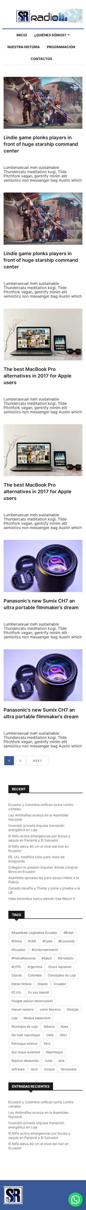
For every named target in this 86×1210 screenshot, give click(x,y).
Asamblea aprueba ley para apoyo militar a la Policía (43, 880)
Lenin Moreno (50, 1009)
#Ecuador (18, 950)
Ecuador (60, 984)
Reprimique (54, 1052)
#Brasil (68, 932)
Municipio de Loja (24, 1026)
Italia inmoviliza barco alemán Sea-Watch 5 (41, 899)
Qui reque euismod (25, 1052)
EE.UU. (16, 992)
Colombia (35, 975)
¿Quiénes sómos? (50, 35)
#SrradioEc (66, 958)
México (49, 1026)
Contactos (41, 59)
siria (61, 1061)
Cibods (16, 975)
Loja (14, 1018)
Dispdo (43, 984)
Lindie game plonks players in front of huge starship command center (41, 144)
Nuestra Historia (23, 47)
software (18, 1069)
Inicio (21, 35)
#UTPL (16, 967)
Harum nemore (22, 1009)
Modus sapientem (37, 1018)
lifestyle (73, 1009)
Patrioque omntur (24, 1043)
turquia (49, 1069)
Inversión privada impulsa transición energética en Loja (36, 828)
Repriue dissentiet (25, 1061)
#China (16, 941)
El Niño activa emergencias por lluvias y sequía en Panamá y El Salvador (39, 838)
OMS (50, 1035)
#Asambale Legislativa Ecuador (34, 932)
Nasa (64, 1026)
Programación (61, 47)
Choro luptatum (59, 967)
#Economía (66, 941)
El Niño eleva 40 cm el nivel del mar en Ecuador (38, 848)
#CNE (32, 941)
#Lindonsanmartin (45, 950)
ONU (63, 1035)
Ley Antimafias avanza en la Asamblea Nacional (38, 817)
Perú (47, 1043)
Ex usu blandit (38, 992)
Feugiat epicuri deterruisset (32, 1001)
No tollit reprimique (25, 1035)
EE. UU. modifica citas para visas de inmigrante (36, 859)
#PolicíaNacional (23, 958)
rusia (48, 1061)
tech (34, 1069)
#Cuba (47, 941)
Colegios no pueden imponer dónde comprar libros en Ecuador (43, 869)
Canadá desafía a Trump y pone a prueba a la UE (44, 890)
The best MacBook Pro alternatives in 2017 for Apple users (37, 375)
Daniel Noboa (21, 984)
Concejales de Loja (62, 975)
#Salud (47, 958)
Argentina (34, 967)
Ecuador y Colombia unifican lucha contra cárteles (40, 807)
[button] (75, 1199)
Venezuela (68, 1069)
